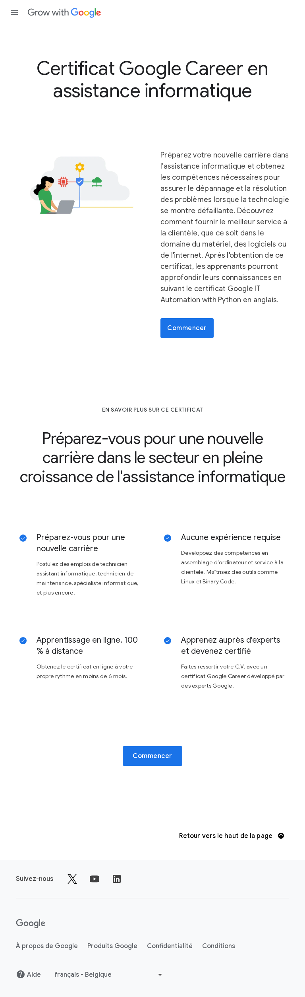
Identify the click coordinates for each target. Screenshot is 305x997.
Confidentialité (170, 946)
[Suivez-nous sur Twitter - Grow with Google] (72, 878)
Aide (34, 975)
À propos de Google (47, 946)
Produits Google (112, 946)
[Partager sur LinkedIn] (116, 878)
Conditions (218, 946)
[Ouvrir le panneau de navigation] (14, 12)
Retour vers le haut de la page (226, 836)
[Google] (64, 12)
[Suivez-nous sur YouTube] (94, 878)
